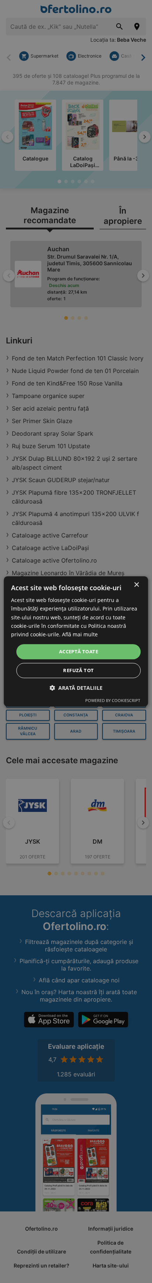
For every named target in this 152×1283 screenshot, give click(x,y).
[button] (76, 688)
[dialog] (76, 641)
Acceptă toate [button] (78, 651)
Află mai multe (80, 634)
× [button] (136, 585)
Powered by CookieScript (112, 700)
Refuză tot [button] (78, 670)
